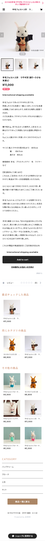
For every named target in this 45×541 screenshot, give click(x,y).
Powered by (19, 517)
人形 (4, 482)
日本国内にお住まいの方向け (22, 267)
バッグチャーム (8, 467)
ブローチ (5, 474)
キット (4, 490)
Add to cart (22, 259)
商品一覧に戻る (22, 501)
